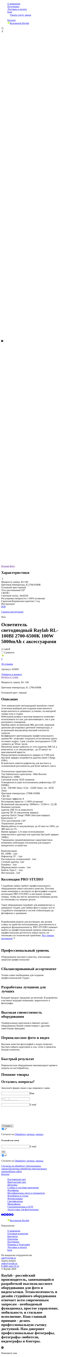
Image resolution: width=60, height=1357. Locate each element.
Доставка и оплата (17, 9)
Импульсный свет (16, 1182)
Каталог (11, 20)
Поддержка (13, 6)
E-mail (33, 1104)
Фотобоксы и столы (17, 1196)
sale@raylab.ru (8, 1258)
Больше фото (8, 566)
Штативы (12, 1185)
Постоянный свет (16, 1179)
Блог (9, 12)
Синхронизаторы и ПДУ (20, 1206)
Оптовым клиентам (17, 1233)
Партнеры (12, 1239)
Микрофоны (13, 1204)
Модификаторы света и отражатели (26, 1193)
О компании (13, 3)
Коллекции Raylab (19, 23)
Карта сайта (15, 1171)
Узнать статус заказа (20, 15)
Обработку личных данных (29, 1134)
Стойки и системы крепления (23, 1187)
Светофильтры (15, 1201)
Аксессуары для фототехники (23, 1209)
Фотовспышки (15, 1198)
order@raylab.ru (9, 1263)
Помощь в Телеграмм (18, 1244)
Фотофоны (13, 1190)
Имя (32, 1093)
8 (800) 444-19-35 (10, 1266)
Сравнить (9, 652)
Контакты (12, 1236)
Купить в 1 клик (9, 677)
